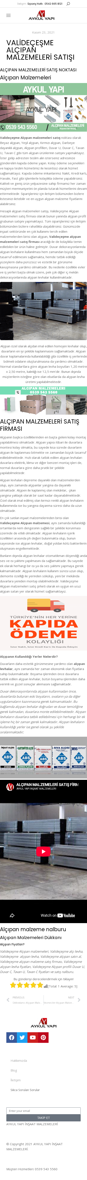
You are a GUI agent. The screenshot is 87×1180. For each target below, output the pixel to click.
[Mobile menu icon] (8, 15)
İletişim (16, 1080)
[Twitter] (22, 1037)
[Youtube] (32, 1037)
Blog (14, 1070)
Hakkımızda (19, 1060)
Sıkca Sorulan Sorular (25, 1090)
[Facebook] (11, 1037)
